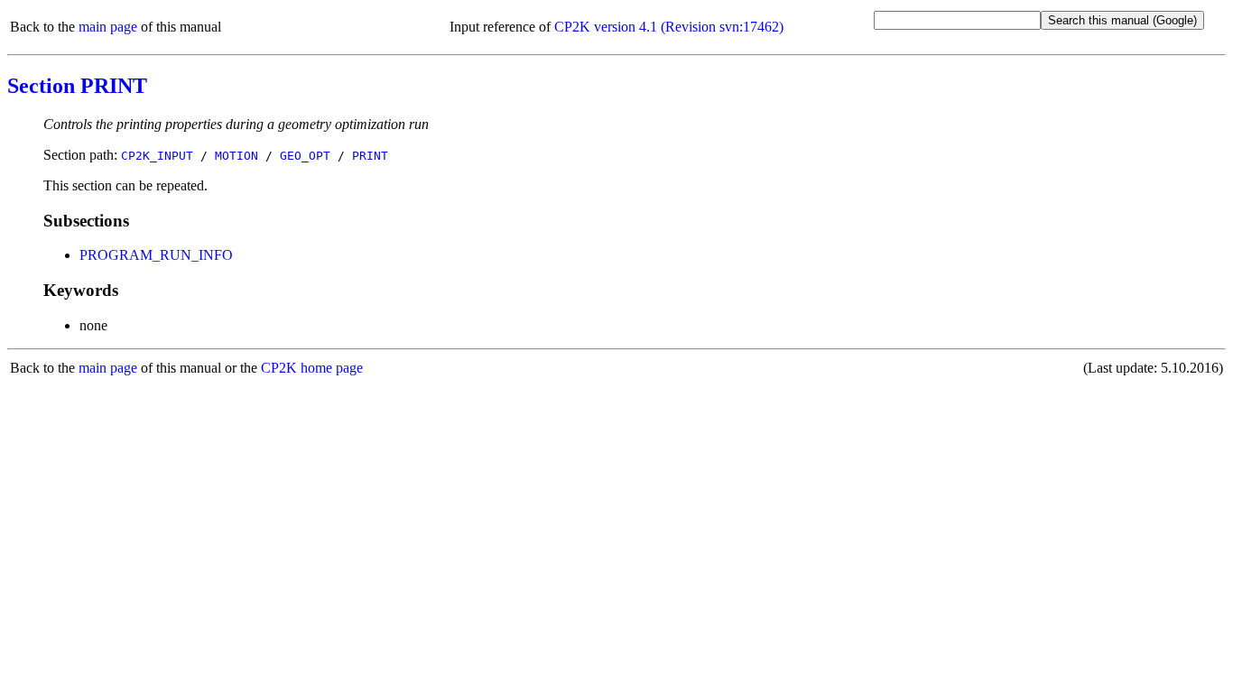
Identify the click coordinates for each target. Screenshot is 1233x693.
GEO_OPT (305, 155)
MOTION (236, 155)
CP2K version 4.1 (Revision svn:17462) (668, 26)
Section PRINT (77, 85)
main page (108, 26)
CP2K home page (312, 367)
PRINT (370, 155)
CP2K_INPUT (157, 155)
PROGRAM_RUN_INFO (156, 255)
